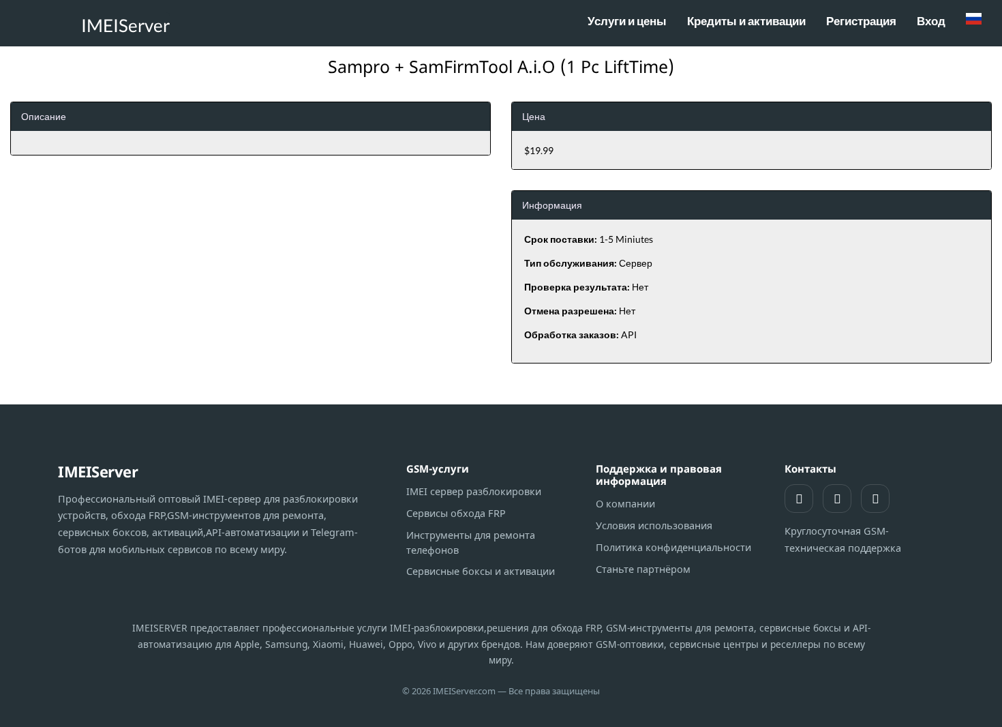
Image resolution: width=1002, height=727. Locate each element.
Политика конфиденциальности (673, 547)
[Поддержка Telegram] (837, 498)
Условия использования (654, 525)
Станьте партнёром (643, 569)
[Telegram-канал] (875, 498)
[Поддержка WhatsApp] (799, 498)
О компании (625, 503)
